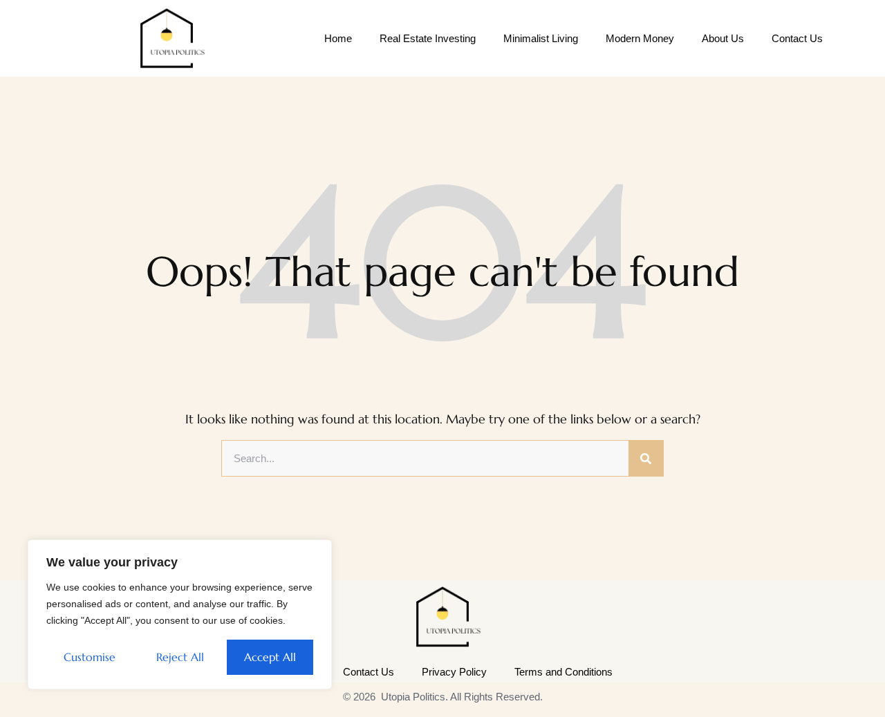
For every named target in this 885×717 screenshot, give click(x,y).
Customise (89, 657)
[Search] (645, 459)
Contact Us (797, 38)
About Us (723, 38)
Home (338, 38)
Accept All (270, 657)
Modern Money (640, 38)
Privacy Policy (454, 672)
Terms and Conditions (563, 672)
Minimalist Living (540, 38)
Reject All (180, 657)
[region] (180, 614)
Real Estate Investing (428, 38)
